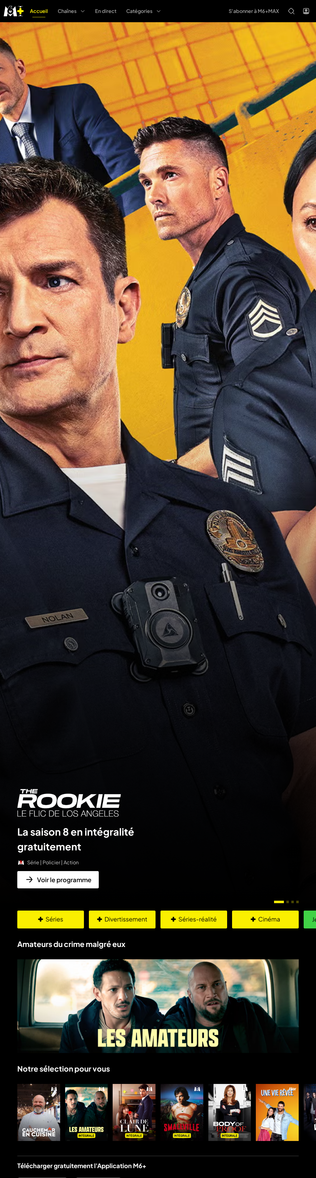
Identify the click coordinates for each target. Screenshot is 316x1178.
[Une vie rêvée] (277, 1112)
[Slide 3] (292, 902)
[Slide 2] (287, 902)
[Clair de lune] (134, 1112)
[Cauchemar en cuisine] (38, 1112)
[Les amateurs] (86, 1112)
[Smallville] (181, 1112)
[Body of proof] (229, 1112)
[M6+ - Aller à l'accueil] (14, 10)
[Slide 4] (297, 902)
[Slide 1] (279, 902)
